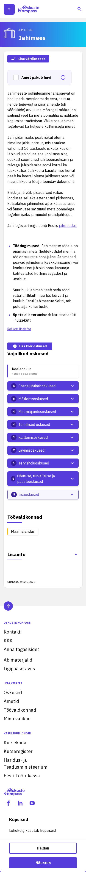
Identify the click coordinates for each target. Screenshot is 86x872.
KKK (8, 640)
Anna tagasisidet (21, 649)
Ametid (11, 701)
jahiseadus (68, 225)
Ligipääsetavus (19, 668)
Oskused (13, 692)
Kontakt (12, 632)
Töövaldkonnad (20, 710)
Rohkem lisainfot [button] (19, 329)
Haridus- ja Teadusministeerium (25, 763)
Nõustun (43, 863)
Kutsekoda (15, 742)
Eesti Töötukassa (22, 776)
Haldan (43, 848)
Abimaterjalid (18, 660)
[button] (17, 77)
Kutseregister (18, 751)
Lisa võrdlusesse (31, 59)
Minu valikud (17, 719)
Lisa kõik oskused (33, 346)
